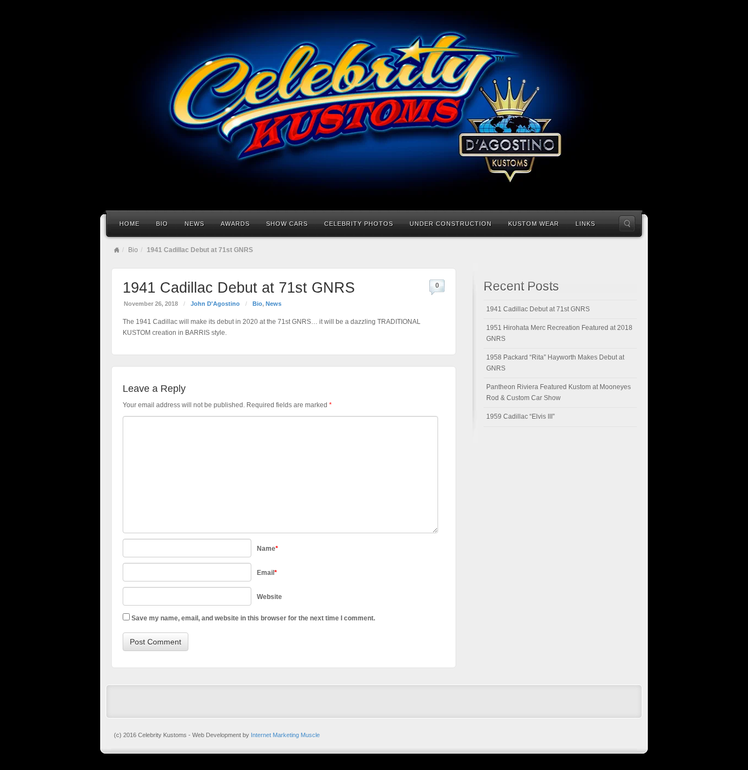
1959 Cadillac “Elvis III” (520, 416)
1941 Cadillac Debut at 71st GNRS (538, 309)
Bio (162, 223)
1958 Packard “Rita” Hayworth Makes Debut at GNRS (555, 362)
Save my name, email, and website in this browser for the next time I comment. (253, 618)
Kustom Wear (533, 223)
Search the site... (627, 223)
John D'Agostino (215, 303)
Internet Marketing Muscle (285, 735)
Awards (235, 223)
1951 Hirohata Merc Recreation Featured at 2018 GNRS (559, 333)
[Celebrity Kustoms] (374, 104)
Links (585, 223)
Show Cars (287, 223)
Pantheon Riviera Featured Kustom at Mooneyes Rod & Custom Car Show (558, 392)
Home (129, 223)
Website (269, 597)
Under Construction (451, 223)
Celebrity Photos (358, 223)
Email (267, 573)
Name (267, 548)
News (194, 223)
